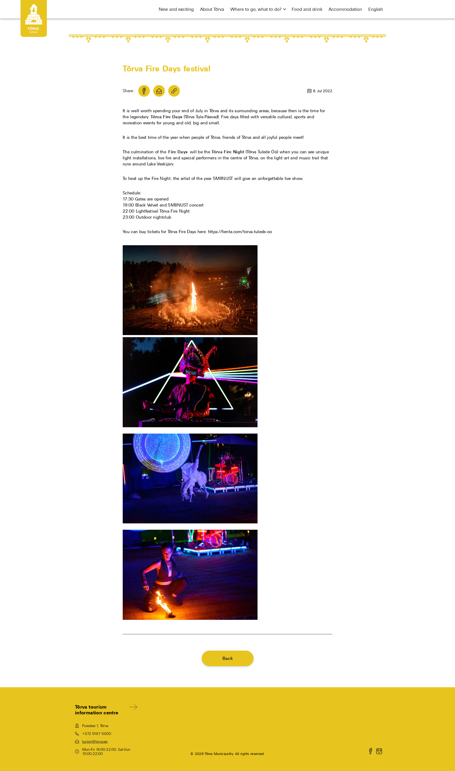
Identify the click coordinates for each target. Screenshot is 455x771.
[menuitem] (375, 9)
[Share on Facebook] (144, 91)
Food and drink (307, 9)
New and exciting (176, 9)
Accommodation (345, 9)
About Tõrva (212, 9)
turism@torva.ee (94, 741)
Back (227, 658)
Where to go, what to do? (255, 9)
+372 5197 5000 (96, 733)
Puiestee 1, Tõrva (95, 726)
